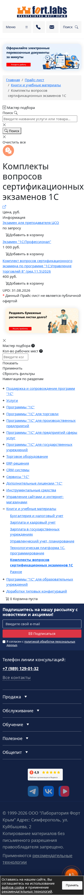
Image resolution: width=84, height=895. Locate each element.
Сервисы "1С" (17, 476)
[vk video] (64, 791)
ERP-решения (17, 463)
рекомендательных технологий (27, 891)
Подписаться (44, 633)
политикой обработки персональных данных (41, 643)
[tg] (33, 791)
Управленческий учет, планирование (42, 541)
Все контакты (17, 677)
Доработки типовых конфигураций (36, 591)
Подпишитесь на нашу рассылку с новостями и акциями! (40, 612)
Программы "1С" (20, 407)
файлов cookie (13, 887)
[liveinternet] (13, 782)
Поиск (13, 130)
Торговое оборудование (27, 456)
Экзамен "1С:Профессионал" (27, 241)
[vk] (48, 791)
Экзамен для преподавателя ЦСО (31, 222)
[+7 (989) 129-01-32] (39, 27)
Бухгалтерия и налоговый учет (36, 515)
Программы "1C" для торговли (32, 413)
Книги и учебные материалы (31, 508)
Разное (16, 571)
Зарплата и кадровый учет (33, 522)
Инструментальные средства (31, 490)
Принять (72, 885)
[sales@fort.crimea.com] (52, 27)
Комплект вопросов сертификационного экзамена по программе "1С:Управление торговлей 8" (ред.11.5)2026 (37, 266)
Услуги (12, 400)
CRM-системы (17, 469)
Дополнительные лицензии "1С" (34, 483)
